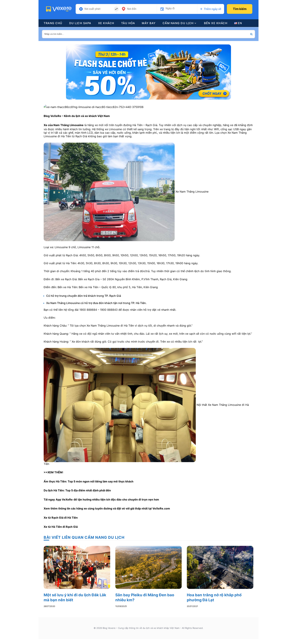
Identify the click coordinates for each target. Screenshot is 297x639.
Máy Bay (149, 23)
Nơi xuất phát (92, 9)
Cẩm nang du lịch (178, 23)
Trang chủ (53, 23)
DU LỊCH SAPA (80, 23)
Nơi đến (131, 9)
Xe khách (106, 23)
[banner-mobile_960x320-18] (148, 71)
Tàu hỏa (128, 23)
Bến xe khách (215, 23)
